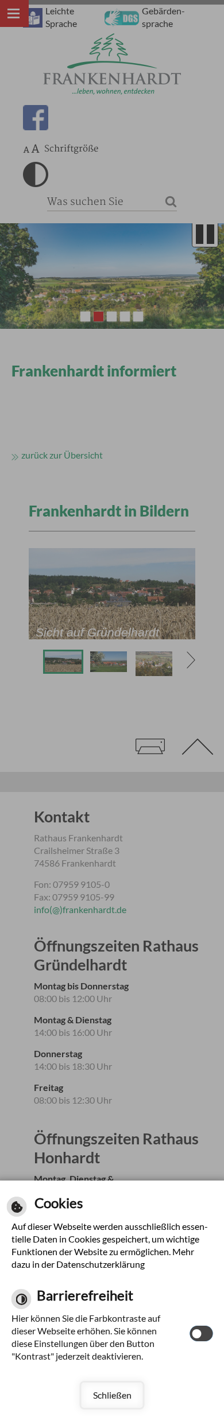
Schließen (112, 1394)
